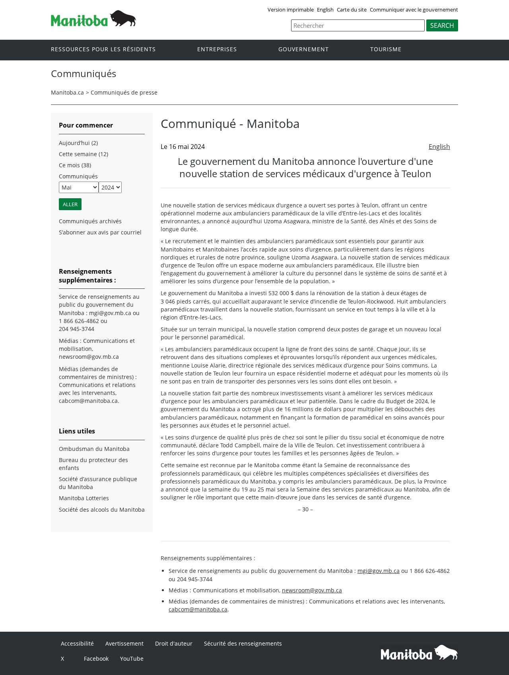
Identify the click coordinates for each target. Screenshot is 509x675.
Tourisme (386, 49)
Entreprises (217, 49)
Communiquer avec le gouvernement (414, 9)
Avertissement (124, 643)
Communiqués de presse (124, 92)
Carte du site (352, 9)
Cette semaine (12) (83, 154)
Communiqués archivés (90, 221)
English (325, 9)
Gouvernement (303, 49)
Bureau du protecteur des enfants (93, 464)
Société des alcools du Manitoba (102, 509)
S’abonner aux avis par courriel (100, 232)
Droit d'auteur (173, 643)
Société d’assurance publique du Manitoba (98, 483)
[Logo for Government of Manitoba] (93, 23)
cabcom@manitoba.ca (198, 609)
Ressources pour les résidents (103, 49)
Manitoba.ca (67, 92)
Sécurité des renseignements (243, 643)
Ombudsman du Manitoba (94, 449)
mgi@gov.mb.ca (378, 570)
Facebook (96, 658)
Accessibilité (77, 643)
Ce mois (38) (75, 165)
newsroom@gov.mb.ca (312, 590)
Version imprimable (291, 9)
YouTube (132, 658)
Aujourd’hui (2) (78, 143)
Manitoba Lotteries (84, 498)
